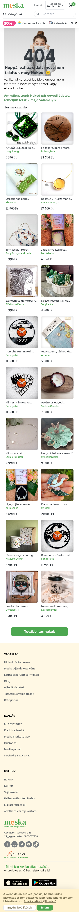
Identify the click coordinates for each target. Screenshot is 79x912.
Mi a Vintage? (13, 724)
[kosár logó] (71, 5)
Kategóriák (11, 700)
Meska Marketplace (17, 736)
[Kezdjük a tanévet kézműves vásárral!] (9, 23)
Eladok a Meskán (15, 730)
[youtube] (29, 844)
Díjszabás (10, 743)
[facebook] (7, 844)
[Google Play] (16, 882)
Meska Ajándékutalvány (19, 668)
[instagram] (14, 844)
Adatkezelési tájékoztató (20, 811)
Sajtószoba (11, 792)
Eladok (38, 4)
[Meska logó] (13, 5)
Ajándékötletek (14, 687)
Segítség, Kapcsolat (17, 755)
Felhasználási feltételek (19, 798)
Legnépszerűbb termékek (21, 674)
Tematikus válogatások (19, 694)
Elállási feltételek (15, 805)
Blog (7, 681)
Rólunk (8, 779)
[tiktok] (36, 844)
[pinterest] (21, 844)
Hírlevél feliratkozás (17, 662)
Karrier (8, 785)
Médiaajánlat (12, 749)
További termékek (39, 632)
